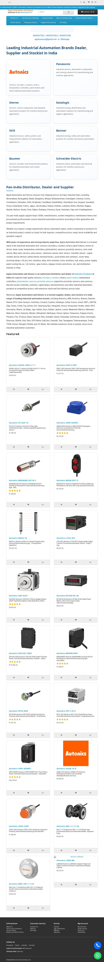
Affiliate (56, 930)
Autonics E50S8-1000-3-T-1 (22, 365)
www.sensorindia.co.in (23, 960)
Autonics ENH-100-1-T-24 (21, 883)
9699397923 (38, 35)
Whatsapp (64, 39)
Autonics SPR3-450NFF (20, 768)
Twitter (17, 945)
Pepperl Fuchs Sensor (48, 22)
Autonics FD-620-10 (18, 422)
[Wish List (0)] (89, 2)
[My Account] (84, 2)
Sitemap (20, 951)
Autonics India (47, 18)
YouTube (32, 945)
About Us (9, 927)
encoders (46, 277)
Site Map (33, 930)
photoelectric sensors (26, 281)
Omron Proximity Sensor (84, 18)
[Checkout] (95, 2)
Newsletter (81, 932)
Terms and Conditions (14, 929)
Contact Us (14, 18)
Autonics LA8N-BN (66, 860)
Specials (57, 932)
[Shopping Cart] (92, 2)
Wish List (81, 930)
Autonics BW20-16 (18, 538)
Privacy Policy (11, 930)
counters (55, 277)
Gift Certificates (59, 929)
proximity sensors (45, 281)
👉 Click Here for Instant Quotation (52, 29)
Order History (82, 929)
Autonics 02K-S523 (18, 595)
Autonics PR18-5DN (18, 711)
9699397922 (52, 35)
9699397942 (65, 35)
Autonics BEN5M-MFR (67, 653)
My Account (82, 927)
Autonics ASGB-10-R (66, 768)
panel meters (72, 277)
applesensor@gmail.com (46, 39)
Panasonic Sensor (30, 22)
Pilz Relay (63, 22)
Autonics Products (83, 274)
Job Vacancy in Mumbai (30, 18)
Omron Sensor (15, 22)
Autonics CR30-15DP (19, 826)
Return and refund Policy (15, 932)
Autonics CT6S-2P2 (66, 538)
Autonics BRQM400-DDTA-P (22, 480)
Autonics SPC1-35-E (66, 711)
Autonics (28, 948)
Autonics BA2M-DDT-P (67, 480)
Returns (33, 929)
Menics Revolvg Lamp (64, 18)
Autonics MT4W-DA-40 (68, 595)
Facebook (9, 945)
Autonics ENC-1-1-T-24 (68, 826)
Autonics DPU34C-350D (20, 653)
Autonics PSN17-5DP (67, 365)
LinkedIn (24, 945)
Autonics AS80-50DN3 (67, 422)
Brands (56, 927)
